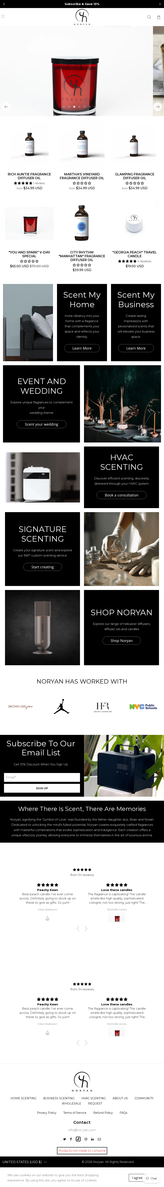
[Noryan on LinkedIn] (92, 1139)
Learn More (82, 348)
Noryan (98, 1162)
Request (95, 1103)
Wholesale (71, 1103)
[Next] (157, 106)
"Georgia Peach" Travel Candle (134, 254)
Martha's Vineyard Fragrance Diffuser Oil (82, 176)
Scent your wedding (41, 424)
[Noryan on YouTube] (78, 1140)
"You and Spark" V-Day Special (29, 254)
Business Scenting (59, 1098)
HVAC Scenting (93, 1098)
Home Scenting (23, 1098)
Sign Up (42, 788)
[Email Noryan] (99, 1139)
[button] (160, 4)
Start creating (42, 567)
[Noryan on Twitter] (64, 1139)
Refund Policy (103, 1113)
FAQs (123, 1113)
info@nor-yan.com (82, 1130)
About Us (120, 1098)
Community (144, 1098)
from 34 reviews (82, 875)
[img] (82, 869)
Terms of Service (74, 1113)
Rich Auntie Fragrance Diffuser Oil (29, 176)
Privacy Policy (46, 1113)
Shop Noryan (122, 640)
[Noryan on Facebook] (71, 1139)
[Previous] (6, 106)
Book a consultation (121, 495)
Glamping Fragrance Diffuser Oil (134, 176)
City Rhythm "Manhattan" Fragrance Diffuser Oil (82, 256)
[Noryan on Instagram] (86, 1139)
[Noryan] (82, 17)
